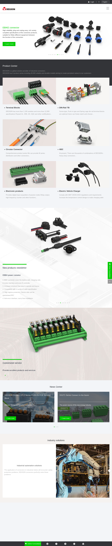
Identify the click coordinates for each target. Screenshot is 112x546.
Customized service (12, 363)
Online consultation (34, 544)
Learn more (9, 44)
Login (92, 2)
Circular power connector (13, 275)
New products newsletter (15, 268)
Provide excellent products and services (19, 370)
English (105, 2)
